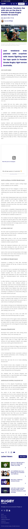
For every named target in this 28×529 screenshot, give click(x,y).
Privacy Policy (4, 517)
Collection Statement (5, 519)
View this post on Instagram (8, 161)
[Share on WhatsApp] (11, 452)
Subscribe (21, 3)
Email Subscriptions (5, 522)
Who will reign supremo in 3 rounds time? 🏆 (12, 171)
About (2, 514)
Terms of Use (3, 515)
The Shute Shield (13, 173)
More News (23, 456)
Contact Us (3, 521)
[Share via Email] (14, 452)
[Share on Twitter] (9, 452)
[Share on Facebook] (6, 452)
